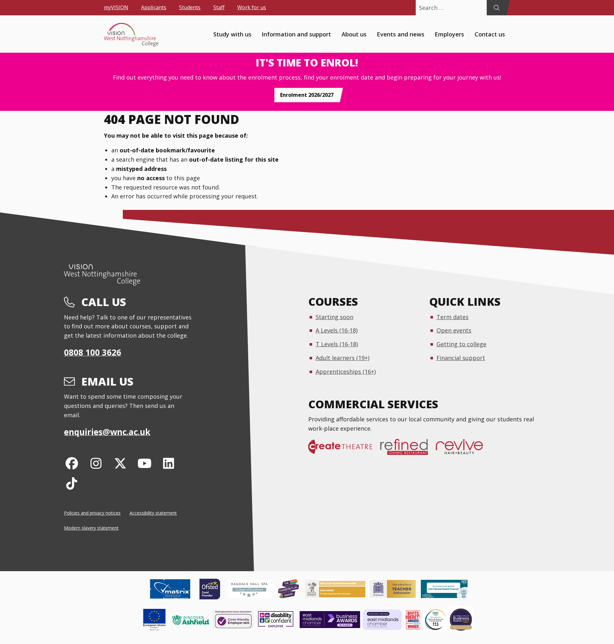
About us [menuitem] (354, 34)
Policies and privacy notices (92, 513)
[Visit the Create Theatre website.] (344, 450)
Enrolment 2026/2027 (307, 94)
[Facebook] (72, 463)
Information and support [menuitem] (296, 34)
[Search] (496, 7)
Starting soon (334, 317)
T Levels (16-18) (337, 344)
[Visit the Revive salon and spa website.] (463, 450)
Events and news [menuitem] (400, 34)
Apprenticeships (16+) (346, 371)
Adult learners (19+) (342, 358)
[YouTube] (144, 463)
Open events (454, 330)
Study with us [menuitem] (232, 34)
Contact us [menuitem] (490, 34)
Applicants (153, 7)
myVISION (116, 7)
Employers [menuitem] (449, 34)
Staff (218, 7)
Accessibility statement (153, 513)
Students (190, 7)
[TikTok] (72, 483)
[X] (120, 463)
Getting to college (461, 344)
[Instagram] (96, 463)
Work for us (251, 7)
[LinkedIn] (169, 463)
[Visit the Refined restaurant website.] (408, 450)
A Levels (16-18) (337, 330)
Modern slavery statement (91, 528)
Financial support (461, 358)
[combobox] (451, 7)
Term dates (452, 317)
